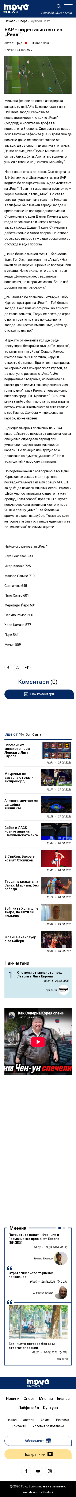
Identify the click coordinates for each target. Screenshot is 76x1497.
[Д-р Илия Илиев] (61, 1292)
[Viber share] (17, 667)
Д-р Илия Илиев (43, 1292)
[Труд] (38, 1383)
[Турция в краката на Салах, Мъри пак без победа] (56, 885)
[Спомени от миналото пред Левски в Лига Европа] (56, 750)
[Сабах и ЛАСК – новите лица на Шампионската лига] (56, 831)
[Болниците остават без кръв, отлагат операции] (38, 1322)
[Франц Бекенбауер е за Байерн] (56, 939)
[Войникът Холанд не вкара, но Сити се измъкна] (56, 912)
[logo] (16, 8)
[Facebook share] (8, 667)
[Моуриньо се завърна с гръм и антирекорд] (56, 777)
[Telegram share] (27, 667)
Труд (18, 43)
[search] (59, 6)
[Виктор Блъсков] (61, 1258)
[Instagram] (50, 1471)
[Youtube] (38, 1471)
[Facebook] (26, 1471)
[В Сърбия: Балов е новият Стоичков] (56, 858)
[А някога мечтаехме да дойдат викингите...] (56, 804)
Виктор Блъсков (43, 1258)
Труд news (50, 990)
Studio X (47, 1492)
